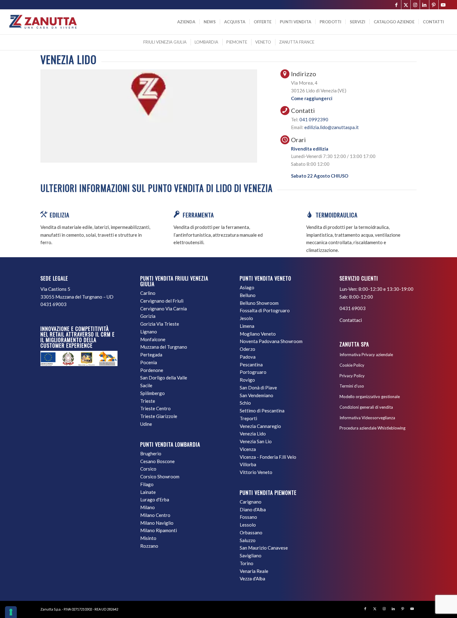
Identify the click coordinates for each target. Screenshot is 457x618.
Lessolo (248, 524)
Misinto (148, 538)
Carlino (147, 293)
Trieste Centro (155, 408)
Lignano (148, 331)
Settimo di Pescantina (262, 410)
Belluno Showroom (259, 303)
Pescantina (251, 364)
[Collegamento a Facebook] (396, 4)
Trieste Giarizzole (158, 416)
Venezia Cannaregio (260, 426)
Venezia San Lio (256, 441)
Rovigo (247, 380)
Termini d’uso (351, 385)
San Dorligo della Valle (163, 377)
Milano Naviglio (156, 523)
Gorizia (147, 316)
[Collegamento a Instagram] (415, 4)
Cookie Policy (351, 365)
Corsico (148, 469)
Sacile (146, 385)
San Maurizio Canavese (264, 548)
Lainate (148, 492)
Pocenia (148, 362)
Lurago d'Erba (154, 499)
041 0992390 (313, 119)
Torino (246, 563)
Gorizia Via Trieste (159, 324)
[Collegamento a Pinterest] (433, 4)
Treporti (248, 418)
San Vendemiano (256, 395)
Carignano (250, 501)
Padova (248, 357)
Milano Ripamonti (158, 530)
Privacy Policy (352, 375)
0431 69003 (53, 304)
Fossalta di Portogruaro (265, 310)
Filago (147, 484)
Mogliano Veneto (258, 334)
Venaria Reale (254, 571)
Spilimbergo (152, 393)
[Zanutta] (43, 21)
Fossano (248, 517)
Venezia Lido (253, 433)
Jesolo (246, 318)
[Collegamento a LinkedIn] (424, 4)
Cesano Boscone (157, 461)
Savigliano (250, 555)
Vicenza (248, 449)
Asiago (247, 287)
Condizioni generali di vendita (366, 407)
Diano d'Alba (253, 509)
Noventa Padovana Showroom (271, 341)
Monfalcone (152, 339)
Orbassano (251, 532)
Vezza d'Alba (252, 578)
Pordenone (151, 370)
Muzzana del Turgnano (163, 347)
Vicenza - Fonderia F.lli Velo (268, 457)
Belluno (248, 295)
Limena (247, 326)
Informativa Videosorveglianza (367, 417)
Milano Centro (155, 515)
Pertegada (151, 354)
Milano (147, 507)
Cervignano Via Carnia (163, 308)
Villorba (248, 464)
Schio (245, 403)
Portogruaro (253, 372)
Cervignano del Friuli (161, 301)
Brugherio (150, 453)
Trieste (147, 401)
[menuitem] (186, 21)
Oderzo (247, 349)
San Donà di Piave (258, 387)
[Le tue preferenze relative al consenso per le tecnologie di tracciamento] (11, 612)
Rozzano (149, 546)
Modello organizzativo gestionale (369, 396)
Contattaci (350, 320)
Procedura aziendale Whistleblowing (372, 427)
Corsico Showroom (159, 476)
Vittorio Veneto (256, 472)
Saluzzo (248, 540)
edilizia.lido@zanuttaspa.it (331, 127)
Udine (146, 424)
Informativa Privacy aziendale (366, 354)
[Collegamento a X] (405, 4)
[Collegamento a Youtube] (443, 4)
